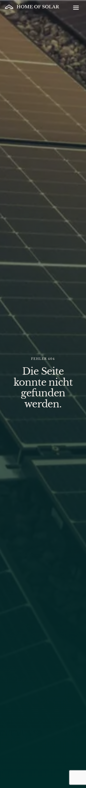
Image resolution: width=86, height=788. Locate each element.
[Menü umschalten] (76, 7)
